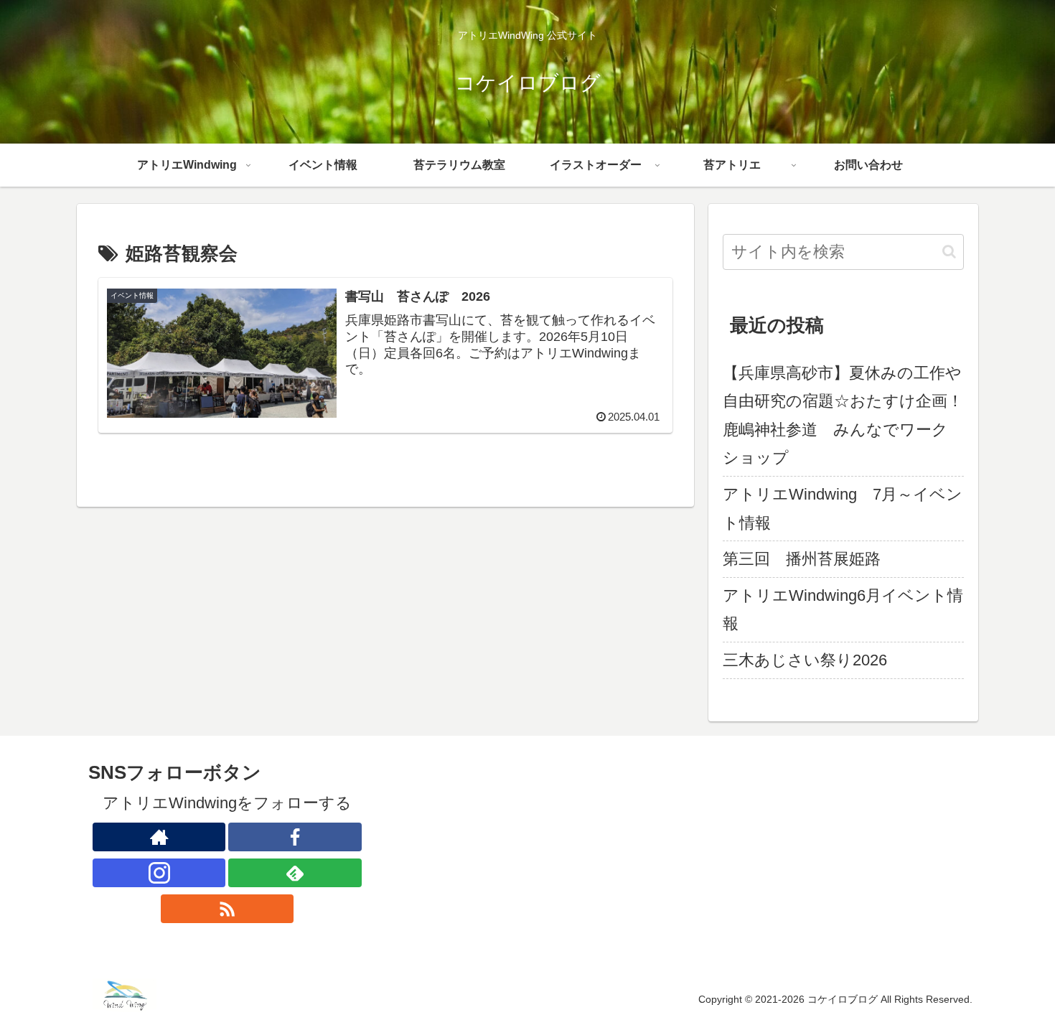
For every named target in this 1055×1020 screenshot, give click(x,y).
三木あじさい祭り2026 (805, 660)
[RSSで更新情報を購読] (227, 908)
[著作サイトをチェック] (159, 837)
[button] (949, 251)
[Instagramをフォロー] (159, 872)
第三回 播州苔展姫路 (802, 559)
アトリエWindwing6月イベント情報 (843, 609)
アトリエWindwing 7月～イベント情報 (842, 508)
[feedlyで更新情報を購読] (295, 872)
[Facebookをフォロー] (295, 837)
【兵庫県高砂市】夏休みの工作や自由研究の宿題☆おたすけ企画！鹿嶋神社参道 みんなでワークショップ (843, 415)
